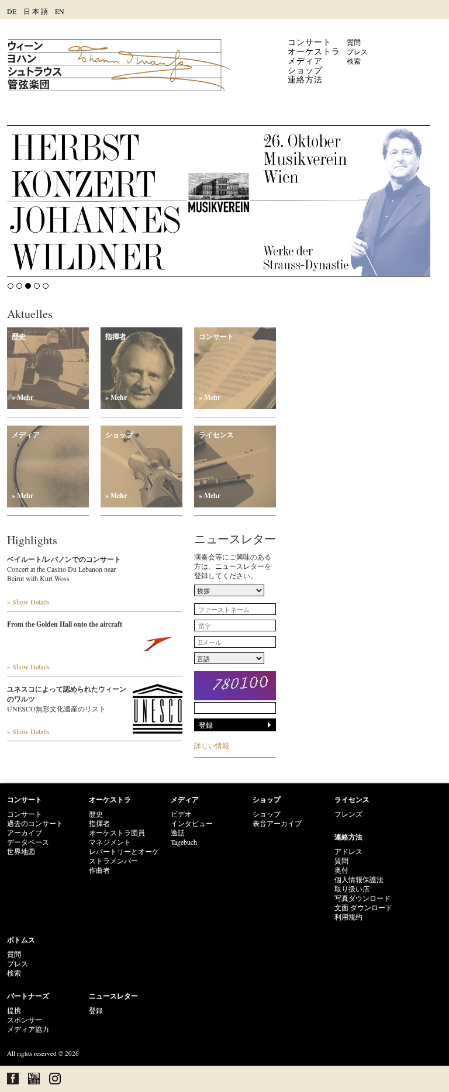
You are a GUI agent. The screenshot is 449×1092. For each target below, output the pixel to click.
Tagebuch (184, 841)
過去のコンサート (35, 823)
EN (59, 11)
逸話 (178, 832)
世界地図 (21, 851)
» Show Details (28, 601)
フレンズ (348, 813)
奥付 (341, 870)
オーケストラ (314, 51)
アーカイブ (24, 832)
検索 (354, 60)
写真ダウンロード (362, 898)
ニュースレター (113, 996)
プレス (357, 51)
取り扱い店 (351, 888)
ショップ (305, 69)
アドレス (348, 851)
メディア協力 (28, 1029)
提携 (14, 1010)
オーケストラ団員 (117, 832)
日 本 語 (35, 11)
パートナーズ (28, 996)
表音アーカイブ (277, 823)
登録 (96, 1010)
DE (11, 11)
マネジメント (110, 841)
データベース (28, 841)
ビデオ (181, 813)
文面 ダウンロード (363, 907)
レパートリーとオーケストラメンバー (124, 855)
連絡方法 (305, 79)
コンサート (309, 41)
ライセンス (216, 465)
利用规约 (348, 916)
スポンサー (24, 1019)
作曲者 (99, 870)
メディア (305, 60)
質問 (354, 42)
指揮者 (116, 366)
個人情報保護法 (359, 879)
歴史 (22, 366)
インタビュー (192, 823)
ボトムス (21, 940)
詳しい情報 (211, 745)
